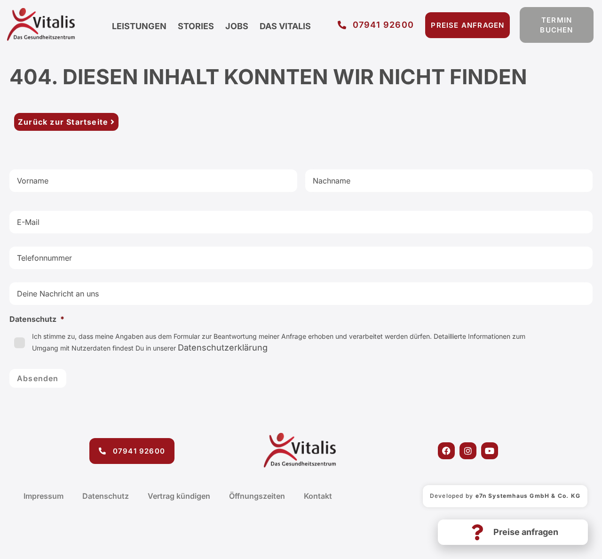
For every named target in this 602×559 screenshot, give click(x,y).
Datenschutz (105, 496)
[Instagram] (467, 450)
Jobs (236, 26)
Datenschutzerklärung (223, 347)
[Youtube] (489, 450)
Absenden (38, 378)
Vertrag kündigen (179, 496)
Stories (196, 26)
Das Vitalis (285, 26)
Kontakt (318, 496)
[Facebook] (446, 450)
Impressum (43, 496)
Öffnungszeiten (257, 496)
